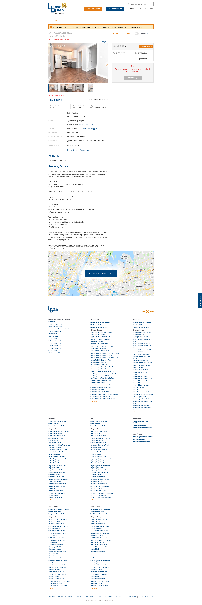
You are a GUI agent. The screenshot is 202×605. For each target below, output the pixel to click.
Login (152, 8)
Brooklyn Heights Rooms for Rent (142, 362)
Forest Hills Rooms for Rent (56, 456)
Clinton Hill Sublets (138, 383)
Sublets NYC (52, 322)
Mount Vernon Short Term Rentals (100, 540)
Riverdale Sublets (95, 433)
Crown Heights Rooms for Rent (142, 399)
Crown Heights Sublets (139, 397)
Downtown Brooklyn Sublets (141, 405)
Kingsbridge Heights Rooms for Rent (101, 463)
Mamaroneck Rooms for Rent (99, 585)
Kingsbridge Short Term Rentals (100, 466)
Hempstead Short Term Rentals (57, 519)
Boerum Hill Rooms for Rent (141, 354)
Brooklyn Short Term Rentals (142, 322)
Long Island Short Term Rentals (58, 509)
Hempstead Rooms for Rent (56, 523)
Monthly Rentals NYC (54, 353)
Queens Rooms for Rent (56, 426)
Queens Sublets (53, 423)
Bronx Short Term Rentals (98, 421)
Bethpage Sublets (53, 576)
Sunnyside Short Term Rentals (57, 472)
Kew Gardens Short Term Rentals (58, 479)
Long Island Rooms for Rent (57, 514)
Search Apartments (93, 8)
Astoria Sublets (53, 440)
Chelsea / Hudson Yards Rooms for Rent (102, 371)
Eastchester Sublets (96, 569)
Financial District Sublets (97, 383)
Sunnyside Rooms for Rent (56, 476)
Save (128, 33)
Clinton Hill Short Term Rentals (142, 381)
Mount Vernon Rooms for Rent (99, 544)
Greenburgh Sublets (96, 563)
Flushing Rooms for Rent (55, 497)
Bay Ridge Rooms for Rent (140, 337)
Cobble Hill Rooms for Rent (141, 392)
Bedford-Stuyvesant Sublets (141, 343)
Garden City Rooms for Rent (56, 530)
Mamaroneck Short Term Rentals (100, 581)
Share (116, 33)
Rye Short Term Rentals (97, 554)
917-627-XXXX (88, 125)
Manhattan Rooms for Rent (99, 327)
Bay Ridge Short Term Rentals (142, 332)
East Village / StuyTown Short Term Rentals (103, 374)
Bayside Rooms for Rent (55, 490)
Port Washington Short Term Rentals (59, 581)
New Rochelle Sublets (97, 528)
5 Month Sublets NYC (54, 348)
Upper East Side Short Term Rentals (101, 332)
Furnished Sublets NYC (55, 324)
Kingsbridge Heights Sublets (99, 461)
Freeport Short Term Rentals (56, 540)
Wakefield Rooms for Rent (98, 476)
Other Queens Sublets (55, 433)
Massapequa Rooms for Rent (57, 551)
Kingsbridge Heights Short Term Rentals (102, 459)
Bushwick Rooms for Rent (140, 369)
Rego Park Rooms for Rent (56, 470)
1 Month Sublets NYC (54, 338)
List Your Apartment (115, 8)
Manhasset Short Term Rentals (57, 567)
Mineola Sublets (53, 556)
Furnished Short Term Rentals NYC (58, 329)
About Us (71, 597)
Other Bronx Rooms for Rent (98, 442)
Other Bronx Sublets (96, 440)
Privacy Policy (131, 597)
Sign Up (143, 8)
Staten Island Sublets (139, 425)
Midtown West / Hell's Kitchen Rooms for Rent (104, 357)
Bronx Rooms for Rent (97, 426)
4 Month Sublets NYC (54, 345)
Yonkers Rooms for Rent (97, 523)
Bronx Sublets (95, 423)
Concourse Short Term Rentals (99, 486)
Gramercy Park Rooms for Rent (99, 391)
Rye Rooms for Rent (96, 558)
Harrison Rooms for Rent (97, 578)
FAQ (104, 597)
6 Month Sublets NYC (54, 350)
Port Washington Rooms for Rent (58, 585)
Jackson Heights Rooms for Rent (57, 463)
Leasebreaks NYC (53, 333)
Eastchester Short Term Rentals (99, 567)
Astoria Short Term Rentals (56, 438)
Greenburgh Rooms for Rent (98, 565)
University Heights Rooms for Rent (100, 497)
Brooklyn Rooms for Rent (141, 327)
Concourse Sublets (96, 488)
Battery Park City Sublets (98, 362)
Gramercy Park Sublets (97, 389)
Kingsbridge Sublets (96, 468)
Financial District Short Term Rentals (101, 380)
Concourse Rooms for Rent (98, 490)
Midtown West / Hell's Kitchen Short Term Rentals (105, 353)
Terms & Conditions (146, 597)
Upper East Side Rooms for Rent (100, 337)
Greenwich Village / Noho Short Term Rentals (104, 394)
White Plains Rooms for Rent (98, 537)
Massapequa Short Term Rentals (58, 547)
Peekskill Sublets (95, 549)
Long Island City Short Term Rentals (59, 445)
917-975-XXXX (88, 128)
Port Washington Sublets (55, 583)
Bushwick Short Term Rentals (141, 365)
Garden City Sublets (54, 528)
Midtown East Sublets (96, 341)
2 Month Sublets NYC (54, 341)
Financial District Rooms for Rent (100, 385)
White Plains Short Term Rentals (100, 533)
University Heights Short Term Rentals (101, 493)
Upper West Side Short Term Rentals (101, 346)
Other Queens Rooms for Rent (57, 435)
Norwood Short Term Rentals (99, 452)
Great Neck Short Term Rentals (57, 561)
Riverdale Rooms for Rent (98, 435)
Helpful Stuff (131, 8)
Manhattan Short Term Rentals (100, 322)
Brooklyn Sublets (138, 325)
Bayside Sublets (53, 488)
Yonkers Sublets (95, 521)
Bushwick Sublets (138, 367)
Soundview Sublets (96, 481)
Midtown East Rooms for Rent (99, 343)
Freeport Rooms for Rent (55, 544)
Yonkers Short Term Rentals (98, 519)
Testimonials (119, 597)
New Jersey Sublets (139, 439)
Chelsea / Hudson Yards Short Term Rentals (103, 367)
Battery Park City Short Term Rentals (101, 360)
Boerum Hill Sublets (138, 352)
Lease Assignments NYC (55, 331)
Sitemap (79, 597)
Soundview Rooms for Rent (98, 483)
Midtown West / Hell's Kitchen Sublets (101, 355)
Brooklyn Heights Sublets (140, 360)
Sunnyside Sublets (54, 474)
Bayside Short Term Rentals (56, 486)
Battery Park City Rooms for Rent (100, 364)
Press (110, 597)
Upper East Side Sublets (97, 334)
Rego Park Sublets (53, 468)
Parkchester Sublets (96, 447)
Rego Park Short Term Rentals (57, 466)
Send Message (132, 78)
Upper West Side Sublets (98, 348)
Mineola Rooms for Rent (55, 558)
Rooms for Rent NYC (54, 336)
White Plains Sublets (96, 535)
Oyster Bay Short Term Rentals (57, 533)
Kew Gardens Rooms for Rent (57, 483)
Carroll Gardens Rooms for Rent (142, 378)
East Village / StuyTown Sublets (99, 376)
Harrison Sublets (95, 576)
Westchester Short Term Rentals (100, 509)
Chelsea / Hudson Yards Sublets (100, 369)
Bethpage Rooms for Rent (56, 578)
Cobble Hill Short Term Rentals (142, 388)
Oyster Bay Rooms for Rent (56, 537)
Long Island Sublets (54, 511)
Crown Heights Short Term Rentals (143, 394)
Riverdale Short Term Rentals (99, 431)
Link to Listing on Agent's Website (79, 150)
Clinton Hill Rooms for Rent (140, 385)
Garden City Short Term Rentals (58, 526)
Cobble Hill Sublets (138, 390)
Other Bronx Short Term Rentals (100, 438)
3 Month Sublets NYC (54, 343)
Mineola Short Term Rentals (56, 554)
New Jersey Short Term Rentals (143, 437)
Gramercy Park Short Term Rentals (100, 387)
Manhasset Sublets (54, 569)
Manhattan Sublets (96, 325)
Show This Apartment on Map (101, 273)
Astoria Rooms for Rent (55, 442)
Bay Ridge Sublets (138, 334)
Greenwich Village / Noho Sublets (100, 396)
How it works (90, 597)
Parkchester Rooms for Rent (98, 449)
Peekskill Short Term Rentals (98, 547)
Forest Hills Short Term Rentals (57, 452)
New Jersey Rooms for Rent (141, 441)
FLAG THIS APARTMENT (57, 95)
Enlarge (103, 42)
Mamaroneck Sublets (96, 583)
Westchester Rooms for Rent (99, 514)
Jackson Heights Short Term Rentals (59, 459)
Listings (52, 597)
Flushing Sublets (53, 495)
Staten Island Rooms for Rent (142, 427)
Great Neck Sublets (54, 563)
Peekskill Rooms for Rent (97, 551)
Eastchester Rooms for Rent (98, 572)
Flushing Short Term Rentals (56, 493)
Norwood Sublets (95, 454)
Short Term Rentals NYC (55, 326)
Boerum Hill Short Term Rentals (142, 350)
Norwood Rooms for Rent (98, 456)
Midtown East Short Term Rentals (100, 339)
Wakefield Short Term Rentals (99, 472)
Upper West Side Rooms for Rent (100, 350)
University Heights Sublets (98, 495)
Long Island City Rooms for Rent (58, 449)
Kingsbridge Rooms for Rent (98, 470)
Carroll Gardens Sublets (140, 376)
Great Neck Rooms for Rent (56, 565)
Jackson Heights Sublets (55, 461)
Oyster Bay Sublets (54, 535)
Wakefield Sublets (95, 474)
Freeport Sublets (53, 542)
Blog (99, 597)
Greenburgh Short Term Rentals (100, 561)
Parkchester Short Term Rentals (99, 445)
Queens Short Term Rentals (57, 421)
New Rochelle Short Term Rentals (100, 526)
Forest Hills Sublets (54, 454)
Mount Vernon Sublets (97, 542)
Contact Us (61, 597)
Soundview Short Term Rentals (99, 479)
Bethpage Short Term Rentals (57, 574)
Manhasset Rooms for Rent (56, 572)
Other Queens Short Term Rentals (58, 431)
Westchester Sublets (97, 511)
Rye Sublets (94, 556)
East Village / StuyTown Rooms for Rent (102, 378)
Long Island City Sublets (55, 447)
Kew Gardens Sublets (54, 481)
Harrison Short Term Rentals (98, 574)
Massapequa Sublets (54, 549)
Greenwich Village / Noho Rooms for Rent (102, 398)
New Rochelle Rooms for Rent (99, 530)
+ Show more (94, 401)
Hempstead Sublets (54, 521)
